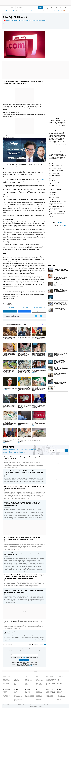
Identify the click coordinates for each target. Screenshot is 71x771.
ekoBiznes (5, 452)
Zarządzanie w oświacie (18, 696)
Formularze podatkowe (61, 696)
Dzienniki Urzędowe (28, 693)
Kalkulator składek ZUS (54, 178)
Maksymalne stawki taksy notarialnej (56, 213)
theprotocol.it (59, 697)
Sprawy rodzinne (28, 677)
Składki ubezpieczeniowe (50, 693)
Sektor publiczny (25, 10)
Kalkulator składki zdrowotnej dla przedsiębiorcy (55, 166)
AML (47, 684)
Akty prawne (27, 689)
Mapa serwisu (61, 704)
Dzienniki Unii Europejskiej (29, 695)
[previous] (30, 644)
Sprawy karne (27, 679)
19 (55, 225)
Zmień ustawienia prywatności (24, 704)
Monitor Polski (27, 692)
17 (50, 225)
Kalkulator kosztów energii (54, 175)
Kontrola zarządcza (53, 195)
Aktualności (5, 449)
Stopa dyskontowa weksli (54, 214)
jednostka (41, 179)
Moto (45, 10)
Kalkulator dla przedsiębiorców (55, 168)
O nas (4, 704)
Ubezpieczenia (16, 680)
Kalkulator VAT (52, 180)
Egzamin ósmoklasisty (18, 699)
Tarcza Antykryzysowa (18, 452)
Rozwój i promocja (6, 695)
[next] (45, 644)
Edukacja (58, 10)
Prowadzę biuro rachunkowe (51, 679)
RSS (44, 704)
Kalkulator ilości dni (53, 185)
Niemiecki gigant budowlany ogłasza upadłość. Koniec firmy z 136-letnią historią (57, 155)
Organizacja (5, 691)
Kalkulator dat (52, 187)
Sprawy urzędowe (28, 681)
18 (52, 225)
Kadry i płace (5, 696)
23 (65, 225)
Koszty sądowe (52, 194)
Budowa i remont (60, 681)
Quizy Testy (51, 216)
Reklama (54, 704)
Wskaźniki (53, 200)
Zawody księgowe (6, 683)
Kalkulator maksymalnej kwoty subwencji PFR (57, 183)
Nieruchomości (52, 10)
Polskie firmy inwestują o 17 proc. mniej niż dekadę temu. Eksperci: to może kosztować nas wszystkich (57, 145)
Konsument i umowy (28, 680)
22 (62, 225)
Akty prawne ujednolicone (29, 696)
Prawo (32, 10)
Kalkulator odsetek (39, 695)
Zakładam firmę (12, 449)
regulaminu (25, 657)
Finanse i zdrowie (39, 684)
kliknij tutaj (30, 665)
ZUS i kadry (5, 681)
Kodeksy (26, 697)
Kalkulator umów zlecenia (54, 172)
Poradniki (10, 452)
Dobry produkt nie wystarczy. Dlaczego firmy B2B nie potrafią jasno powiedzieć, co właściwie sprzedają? (57, 129)
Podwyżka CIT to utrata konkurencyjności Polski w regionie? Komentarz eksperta (57, 123)
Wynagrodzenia (16, 679)
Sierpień (60, 222)
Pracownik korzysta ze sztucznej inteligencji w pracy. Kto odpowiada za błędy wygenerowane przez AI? (57, 158)
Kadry (14, 10)
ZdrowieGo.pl (59, 691)
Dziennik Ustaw (27, 691)
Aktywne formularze (56, 189)
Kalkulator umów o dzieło (54, 173)
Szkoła (15, 692)
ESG (25, 452)
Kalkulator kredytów (53, 177)
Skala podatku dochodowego (51, 697)
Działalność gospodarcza (54, 190)
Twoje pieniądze (39, 10)
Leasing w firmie (32, 449)
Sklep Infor (26, 684)
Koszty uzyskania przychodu (54, 208)
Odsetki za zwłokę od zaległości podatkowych (55, 204)
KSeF (64, 10)
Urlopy (15, 681)
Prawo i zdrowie (27, 685)
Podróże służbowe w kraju (54, 209)
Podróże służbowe (49, 695)
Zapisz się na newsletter (40, 307)
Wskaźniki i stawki (50, 689)
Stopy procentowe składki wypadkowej (56, 206)
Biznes (19, 10)
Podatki (30, 451)
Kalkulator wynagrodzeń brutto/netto (56, 170)
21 (60, 225)
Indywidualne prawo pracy (18, 677)
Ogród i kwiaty (59, 683)
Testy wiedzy (16, 700)
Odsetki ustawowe (49, 696)
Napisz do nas (25, 307)
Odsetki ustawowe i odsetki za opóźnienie (57, 201)
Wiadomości (59, 677)
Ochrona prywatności (11, 704)
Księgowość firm (6, 676)
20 (57, 225)
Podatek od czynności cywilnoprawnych (57, 211)
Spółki (18, 449)
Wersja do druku (11, 307)
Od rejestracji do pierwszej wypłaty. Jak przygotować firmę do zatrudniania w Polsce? (56, 139)
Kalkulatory (54, 164)
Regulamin (35, 704)
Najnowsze (58, 120)
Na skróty (59, 689)
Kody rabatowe (59, 693)
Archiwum (59, 692)
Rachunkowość (5, 679)
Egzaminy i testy (17, 695)
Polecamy (50, 350)
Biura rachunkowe (49, 676)
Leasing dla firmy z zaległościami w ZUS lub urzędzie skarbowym (57, 148)
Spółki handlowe (52, 192)
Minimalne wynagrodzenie (50, 692)
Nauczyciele (16, 693)
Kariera (40, 704)
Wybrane (63, 120)
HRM (15, 684)
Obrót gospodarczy (6, 680)
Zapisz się (24, 660)
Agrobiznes (35, 451)
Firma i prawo (51, 265)
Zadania (4, 693)
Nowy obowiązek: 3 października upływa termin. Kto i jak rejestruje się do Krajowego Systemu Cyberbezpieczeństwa (57, 136)
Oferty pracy (59, 699)
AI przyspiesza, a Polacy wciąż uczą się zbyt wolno (57, 152)
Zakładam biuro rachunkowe (51, 677)
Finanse (26, 449)
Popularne (52, 120)
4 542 (42, 644)
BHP (14, 683)
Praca (26, 683)
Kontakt (49, 704)
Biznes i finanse (38, 677)
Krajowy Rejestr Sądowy (54, 197)
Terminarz (53, 222)
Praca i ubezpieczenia (19, 451)
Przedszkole (16, 691)
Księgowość (8, 10)
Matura (15, 697)
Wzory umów (59, 695)
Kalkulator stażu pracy (39, 696)
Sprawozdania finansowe (50, 683)
